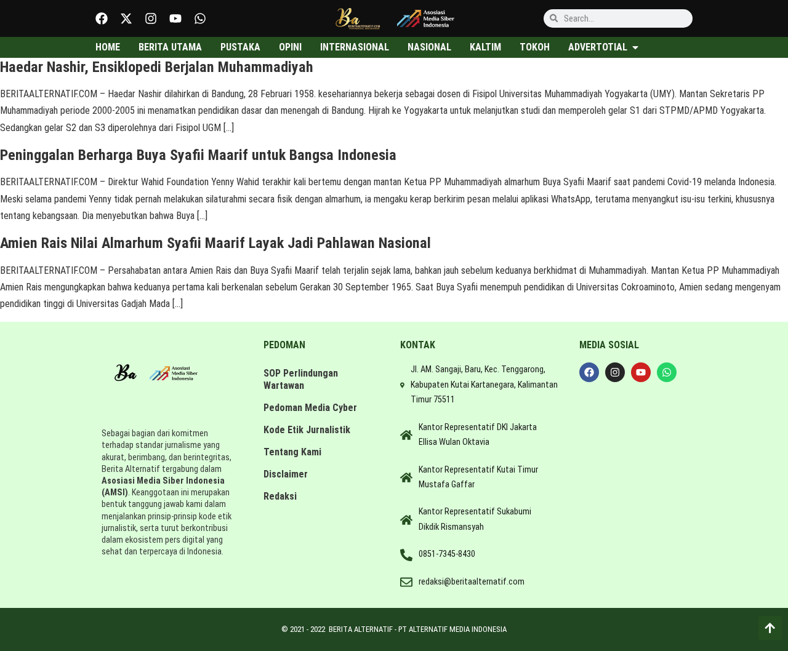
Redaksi (280, 496)
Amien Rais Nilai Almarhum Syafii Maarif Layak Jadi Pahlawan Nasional (215, 243)
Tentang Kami (292, 452)
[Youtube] (175, 18)
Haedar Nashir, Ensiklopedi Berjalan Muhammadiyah (156, 67)
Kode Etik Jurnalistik (306, 430)
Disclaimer (285, 474)
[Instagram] (151, 18)
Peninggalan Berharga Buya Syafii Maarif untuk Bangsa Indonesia (198, 155)
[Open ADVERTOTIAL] (635, 47)
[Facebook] (101, 18)
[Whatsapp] (200, 18)
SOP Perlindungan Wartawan (300, 379)
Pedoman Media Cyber (310, 407)
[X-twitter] (126, 18)
